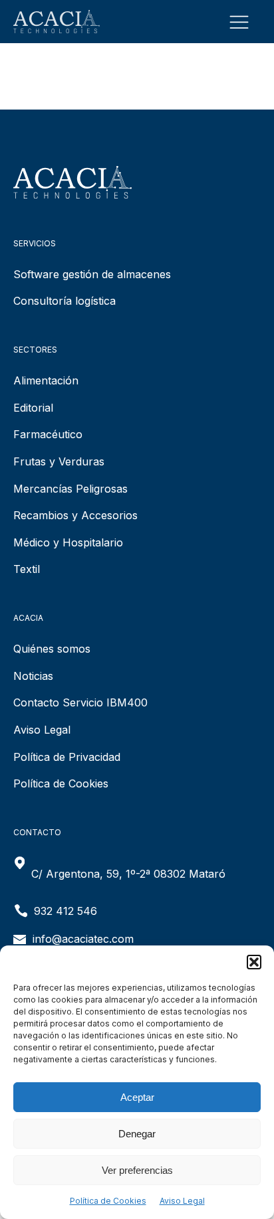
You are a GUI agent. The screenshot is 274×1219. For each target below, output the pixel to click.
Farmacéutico (47, 434)
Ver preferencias (137, 1170)
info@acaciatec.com (83, 938)
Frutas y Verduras (58, 461)
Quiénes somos (51, 648)
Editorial (33, 407)
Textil (26, 569)
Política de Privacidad (66, 757)
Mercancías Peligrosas (70, 488)
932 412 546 (65, 911)
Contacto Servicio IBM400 (80, 702)
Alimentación (45, 380)
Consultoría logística (64, 300)
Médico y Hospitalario (68, 542)
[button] (254, 962)
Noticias (33, 676)
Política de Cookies (108, 1201)
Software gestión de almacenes (92, 274)
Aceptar (137, 1097)
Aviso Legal (182, 1201)
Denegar (137, 1133)
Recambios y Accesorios (75, 515)
